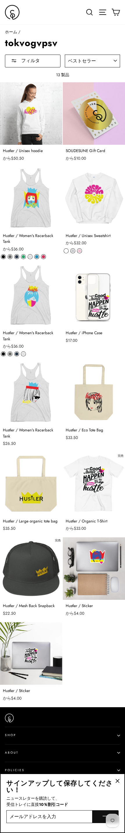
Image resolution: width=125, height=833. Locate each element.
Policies (15, 770)
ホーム (11, 32)
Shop (10, 735)
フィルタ (30, 60)
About (12, 752)
